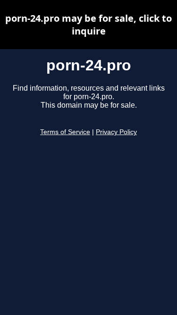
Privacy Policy (116, 132)
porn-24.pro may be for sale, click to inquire (88, 24)
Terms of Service (65, 132)
